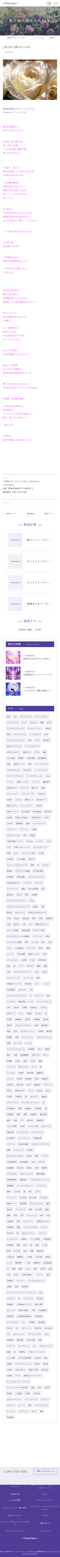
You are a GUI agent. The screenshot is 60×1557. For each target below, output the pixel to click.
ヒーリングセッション (35, 776)
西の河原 (43, 1114)
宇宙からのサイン (41, 924)
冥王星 (32, 835)
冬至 (48, 996)
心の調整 (18, 1393)
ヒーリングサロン (41, 716)
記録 (40, 1340)
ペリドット (48, 1085)
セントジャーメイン (35, 728)
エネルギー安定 (38, 930)
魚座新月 (37, 1085)
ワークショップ (24, 1138)
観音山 (44, 1096)
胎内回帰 (41, 1322)
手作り (40, 948)
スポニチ (41, 1162)
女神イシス (11, 1013)
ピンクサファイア (39, 823)
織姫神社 (40, 1073)
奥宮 (36, 1156)
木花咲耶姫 (47, 1263)
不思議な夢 (37, 1138)
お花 (39, 1387)
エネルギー (22, 990)
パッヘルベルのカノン (25, 1186)
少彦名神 (36, 1393)
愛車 (25, 1061)
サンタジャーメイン (27, 1031)
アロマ (37, 740)
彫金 (8, 1055)
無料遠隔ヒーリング (25, 1001)
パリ (23, 1322)
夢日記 (20, 758)
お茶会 (16, 918)
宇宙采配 (10, 1227)
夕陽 (8, 972)
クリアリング (38, 936)
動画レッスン (12, 1203)
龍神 (46, 1209)
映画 (20, 1269)
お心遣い (30, 1150)
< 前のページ (10, 513)
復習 (26, 942)
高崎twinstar (20, 1091)
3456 (15, 1215)
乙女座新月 (19, 948)
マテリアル (39, 883)
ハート (21, 966)
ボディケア (11, 1405)
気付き (19, 895)
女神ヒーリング (12, 811)
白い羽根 (38, 1209)
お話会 (35, 906)
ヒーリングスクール (32, 746)
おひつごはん (23, 1067)
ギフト (16, 853)
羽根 (27, 823)
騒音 (18, 1245)
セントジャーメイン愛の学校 (17, 1387)
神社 (42, 906)
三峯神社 (18, 1096)
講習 (8, 1150)
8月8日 (9, 1209)
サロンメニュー (19, 1334)
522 (31, 990)
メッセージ (24, 788)
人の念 (32, 1061)
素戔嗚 (44, 1168)
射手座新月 (42, 758)
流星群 (29, 1013)
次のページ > (49, 513)
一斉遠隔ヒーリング (24, 1304)
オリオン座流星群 (24, 1358)
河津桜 (9, 1096)
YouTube (30, 841)
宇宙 (8, 853)
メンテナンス (28, 1298)
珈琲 (35, 1269)
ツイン (20, 1013)
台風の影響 (26, 930)
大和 (8, 1007)
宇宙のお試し (36, 817)
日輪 (15, 1120)
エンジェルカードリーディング (18, 1381)
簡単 (8, 1191)
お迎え (17, 1061)
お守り (49, 722)
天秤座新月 (47, 1239)
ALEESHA (20, 1168)
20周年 (20, 1073)
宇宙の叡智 (21, 877)
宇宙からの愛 (33, 1370)
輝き (48, 1275)
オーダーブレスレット (23, 1364)
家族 (18, 1114)
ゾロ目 (44, 972)
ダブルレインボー (34, 1334)
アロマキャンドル (13, 835)
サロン (47, 1334)
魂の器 (29, 1168)
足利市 (19, 1079)
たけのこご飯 (33, 1126)
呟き (44, 954)
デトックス (31, 948)
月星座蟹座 (24, 1055)
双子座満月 (11, 990)
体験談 (9, 1364)
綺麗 (8, 1352)
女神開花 (31, 1049)
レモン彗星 (11, 1358)
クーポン (10, 782)
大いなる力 (44, 1197)
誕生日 (16, 924)
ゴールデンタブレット (36, 1281)
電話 (23, 889)
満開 (20, 1108)
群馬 (8, 716)
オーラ (24, 722)
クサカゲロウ (12, 1174)
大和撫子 (10, 1281)
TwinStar (33, 722)
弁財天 (9, 1370)
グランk (44, 1227)
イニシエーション (40, 770)
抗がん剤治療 (33, 889)
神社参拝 (48, 811)
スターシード (26, 1328)
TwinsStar (41, 794)
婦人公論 (33, 1197)
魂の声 (9, 1025)
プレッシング (28, 978)
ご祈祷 (29, 1257)
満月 (8, 966)
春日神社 (20, 1340)
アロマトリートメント (37, 1352)
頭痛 (40, 1061)
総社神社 (25, 1286)
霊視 (41, 1411)
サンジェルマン (12, 1322)
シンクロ (35, 942)
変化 (50, 1269)
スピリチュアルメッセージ (16, 996)
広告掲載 (10, 1168)
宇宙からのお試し (21, 817)
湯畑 (25, 1114)
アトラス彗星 (35, 1239)
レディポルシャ (12, 960)
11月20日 (38, 1257)
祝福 (32, 865)
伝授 (36, 1025)
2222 (36, 972)
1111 (8, 847)
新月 (30, 764)
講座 (44, 752)
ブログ (48, 841)
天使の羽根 (31, 758)
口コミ (32, 901)
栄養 (13, 1269)
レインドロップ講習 (14, 942)
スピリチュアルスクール (16, 1049)
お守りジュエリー (13, 752)
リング (9, 1263)
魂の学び (30, 1120)
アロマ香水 (11, 758)
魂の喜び (45, 1025)
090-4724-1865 (19, 492)
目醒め (9, 1286)
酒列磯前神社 (12, 1180)
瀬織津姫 (19, 823)
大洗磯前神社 (12, 1162)
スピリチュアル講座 (22, 871)
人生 (22, 1120)
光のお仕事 (31, 1340)
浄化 (30, 1191)
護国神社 (23, 1180)
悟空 (36, 1079)
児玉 (48, 1215)
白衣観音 (36, 1019)
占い (15, 716)
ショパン (46, 984)
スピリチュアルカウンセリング (18, 906)
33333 (47, 817)
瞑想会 (48, 728)
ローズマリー (28, 1221)
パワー (9, 948)
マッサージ (11, 1144)
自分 (43, 942)
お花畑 (24, 960)
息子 (43, 889)
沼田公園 (10, 1132)
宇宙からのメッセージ (22, 847)
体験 (8, 1031)
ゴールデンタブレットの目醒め (18, 936)
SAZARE (39, 805)
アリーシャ (36, 782)
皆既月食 (10, 1316)
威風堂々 (10, 1304)
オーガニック (20, 912)
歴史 (48, 1203)
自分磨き (10, 877)
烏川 (39, 1049)
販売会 (9, 912)
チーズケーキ (41, 1186)
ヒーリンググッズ (41, 764)
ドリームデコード (31, 1399)
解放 (47, 936)
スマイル (18, 800)
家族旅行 (33, 1114)
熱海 (8, 1251)
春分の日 (20, 1085)
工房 (15, 1055)
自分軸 (9, 817)
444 (22, 1215)
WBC (25, 835)
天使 (29, 740)
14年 (33, 1310)
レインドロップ (35, 734)
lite (17, 1328)
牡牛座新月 (11, 1138)
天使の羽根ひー (27, 1275)
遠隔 (45, 966)
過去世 (9, 800)
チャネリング (23, 1411)
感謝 (18, 1227)
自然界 (45, 1019)
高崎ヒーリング (22, 782)
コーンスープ (11, 1197)
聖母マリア (29, 800)
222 (30, 924)
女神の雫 (30, 1073)
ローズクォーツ (24, 1346)
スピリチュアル (12, 722)
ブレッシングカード (43, 1001)
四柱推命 (28, 1079)
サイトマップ (45, 1531)
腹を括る (10, 895)
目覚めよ (33, 1007)
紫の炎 (9, 1091)
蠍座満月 (40, 1120)
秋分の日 (10, 1233)
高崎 (29, 1405)
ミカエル (43, 1007)
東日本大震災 (23, 1310)
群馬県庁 (18, 1019)
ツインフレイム (27, 1037)
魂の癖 (49, 1031)
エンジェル (11, 1310)
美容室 (34, 895)
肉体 (36, 1168)
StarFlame (27, 770)
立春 (16, 1037)
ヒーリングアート (26, 805)
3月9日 (47, 1387)
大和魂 (24, 1007)
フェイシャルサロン (31, 1227)
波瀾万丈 (45, 1079)
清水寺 (48, 1257)
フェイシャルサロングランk (17, 865)
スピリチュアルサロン (23, 1025)
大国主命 (10, 859)
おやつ (45, 1055)
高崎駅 (9, 1061)
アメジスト (11, 1067)
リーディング (18, 1150)
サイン (17, 1376)
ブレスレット (12, 829)
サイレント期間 (12, 930)
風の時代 (46, 740)
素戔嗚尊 (38, 1108)
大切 (49, 942)
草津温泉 (10, 1114)
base (48, 776)
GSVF (9, 918)
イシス (30, 1091)
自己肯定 (40, 1298)
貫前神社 (18, 1263)
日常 (41, 1215)
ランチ (33, 1067)
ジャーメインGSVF (28, 853)
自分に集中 (39, 1304)
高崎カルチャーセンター (32, 1376)
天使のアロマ (12, 788)
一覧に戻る (30, 513)
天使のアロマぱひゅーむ (37, 912)
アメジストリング (28, 794)
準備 (37, 1245)
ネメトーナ (39, 996)
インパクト (11, 1073)
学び (25, 1245)
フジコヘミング (12, 889)
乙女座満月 (42, 1310)
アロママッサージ (45, 1346)
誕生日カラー (41, 800)
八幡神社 (10, 1221)
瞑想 (8, 734)
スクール (21, 1405)
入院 (23, 924)
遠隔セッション (34, 954)
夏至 (26, 895)
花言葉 (9, 1019)
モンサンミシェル (36, 1203)
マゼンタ (10, 1079)
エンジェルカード (41, 1405)
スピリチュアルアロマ (36, 877)
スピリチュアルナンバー (22, 972)
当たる (34, 1411)
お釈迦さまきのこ (43, 1221)
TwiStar (10, 823)
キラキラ (45, 865)
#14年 (38, 629)
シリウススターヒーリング (39, 1180)
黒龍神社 (20, 1257)
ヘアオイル (27, 883)
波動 (8, 764)
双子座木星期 (23, 1144)
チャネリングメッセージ (16, 740)
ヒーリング (11, 1411)
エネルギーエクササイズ (40, 1144)
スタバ (27, 1269)
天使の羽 (38, 1328)
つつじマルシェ (22, 1132)
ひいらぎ (28, 1043)
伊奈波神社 (39, 1316)
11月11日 (10, 1257)
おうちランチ (46, 1126)
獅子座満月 (37, 811)
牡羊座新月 (11, 1108)
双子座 (29, 1156)
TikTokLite (48, 1328)
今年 (8, 1275)
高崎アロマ (27, 752)
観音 (8, 1120)
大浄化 (22, 1126)
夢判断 (9, 1393)
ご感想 (34, 829)
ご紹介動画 (21, 954)
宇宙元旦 (10, 1085)
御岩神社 (40, 1251)
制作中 (42, 1269)
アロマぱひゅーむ (13, 770)
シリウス (45, 1156)
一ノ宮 (27, 1263)
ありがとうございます (15, 1156)
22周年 (9, 1376)
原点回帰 (23, 1203)
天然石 (37, 1364)
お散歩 (47, 1049)
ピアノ (37, 984)
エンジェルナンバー (40, 847)
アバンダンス (20, 1209)
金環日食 (10, 1245)
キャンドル (18, 1043)
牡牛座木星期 (38, 871)
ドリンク (10, 954)
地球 (40, 918)
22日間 (40, 1031)
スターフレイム (12, 1102)
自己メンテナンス (28, 1233)
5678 (41, 1292)
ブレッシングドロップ (15, 776)
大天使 (41, 853)
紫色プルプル (12, 805)
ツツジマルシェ (37, 1132)
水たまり (30, 966)
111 (34, 1346)
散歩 (34, 918)
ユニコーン (11, 1298)
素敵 (32, 1387)
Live (8, 1334)
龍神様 (9, 871)
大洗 (33, 1162)
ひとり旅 (17, 1251)
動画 (38, 966)
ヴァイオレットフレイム (30, 1102)
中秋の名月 (42, 960)
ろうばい (38, 1013)
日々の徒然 (26, 811)
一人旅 (44, 1245)
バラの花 (17, 1191)
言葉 (43, 788)
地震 (30, 1209)
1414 (8, 924)
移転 (38, 978)
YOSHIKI (39, 1091)
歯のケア (35, 788)
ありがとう (34, 1096)
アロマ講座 (21, 859)
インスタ (39, 841)
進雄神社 (28, 1108)
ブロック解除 (12, 1126)
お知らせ (31, 859)
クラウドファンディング (15, 728)
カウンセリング (26, 716)
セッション (21, 1281)
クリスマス (11, 1001)
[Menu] (55, 3)
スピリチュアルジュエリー (16, 901)
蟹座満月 (46, 782)
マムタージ (11, 1346)
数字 (16, 1286)
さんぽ (32, 960)
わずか (16, 1275)
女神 (46, 734)
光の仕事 (23, 1197)
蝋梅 (8, 1043)
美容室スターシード (14, 984)
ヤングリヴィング (13, 978)
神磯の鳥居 (40, 1174)
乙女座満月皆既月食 (24, 1316)
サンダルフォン (12, 1239)
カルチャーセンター (14, 1399)
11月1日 (38, 1358)
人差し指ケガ (20, 1370)
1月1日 (16, 1007)
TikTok (9, 1328)
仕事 (15, 1031)
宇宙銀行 (22, 1352)
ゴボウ (37, 1191)
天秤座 (27, 1393)
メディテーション (20, 734)
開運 (41, 722)
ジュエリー (45, 1399)
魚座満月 (10, 1340)
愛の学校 (45, 1370)
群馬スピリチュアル (14, 746)
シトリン (40, 1275)
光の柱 (27, 1019)
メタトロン (42, 1233)
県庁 (18, 1221)
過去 (45, 1358)
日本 (25, 1251)
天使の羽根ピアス (13, 883)
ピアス (37, 752)
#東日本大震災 (25, 629)
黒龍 (8, 1215)
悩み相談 (10, 1417)
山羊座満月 (24, 1162)
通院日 (24, 1239)
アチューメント (12, 794)
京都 (31, 1251)
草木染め (28, 984)
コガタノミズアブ (26, 1174)
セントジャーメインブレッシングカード (21, 1292)
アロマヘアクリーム (44, 1037)
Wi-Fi (28, 1085)
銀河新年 (49, 918)
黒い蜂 (45, 1364)
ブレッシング (31, 1215)
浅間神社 (36, 1263)
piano (48, 1091)
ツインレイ (24, 829)
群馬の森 (26, 918)
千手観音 (31, 1322)
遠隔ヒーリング (19, 764)
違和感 (9, 1037)
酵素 (48, 948)
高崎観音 (10, 1186)
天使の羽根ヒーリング (15, 841)
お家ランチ (36, 1055)
